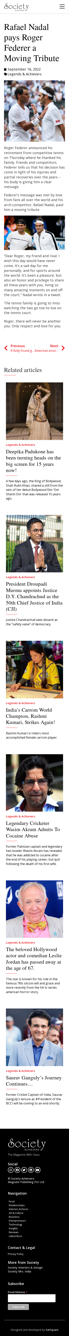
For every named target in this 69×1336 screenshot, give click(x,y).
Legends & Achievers (25, 74)
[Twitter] (24, 1170)
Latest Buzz (15, 1236)
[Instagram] (11, 1170)
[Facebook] (17, 1170)
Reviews (14, 1232)
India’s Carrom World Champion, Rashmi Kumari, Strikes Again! (30, 716)
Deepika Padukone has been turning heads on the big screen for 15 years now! (33, 461)
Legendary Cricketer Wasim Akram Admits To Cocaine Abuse (33, 829)
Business (14, 1216)
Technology (15, 1224)
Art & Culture (16, 1213)
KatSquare (52, 1330)
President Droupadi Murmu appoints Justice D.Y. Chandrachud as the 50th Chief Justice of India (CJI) (34, 596)
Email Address (17, 1292)
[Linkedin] (31, 1170)
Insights (13, 1228)
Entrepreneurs (17, 1220)
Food (12, 1201)
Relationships (17, 1205)
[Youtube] (37, 1170)
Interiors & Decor (18, 1209)
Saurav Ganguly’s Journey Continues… (34, 1080)
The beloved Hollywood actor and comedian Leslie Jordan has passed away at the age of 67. (34, 958)
